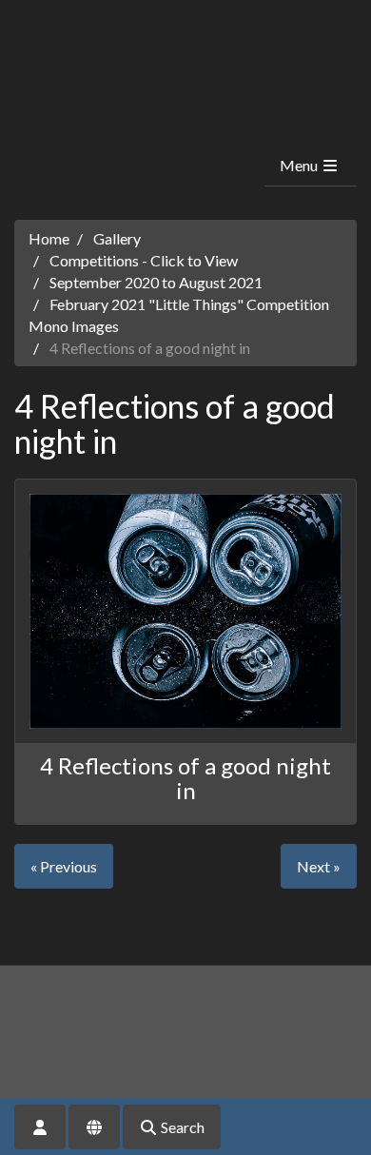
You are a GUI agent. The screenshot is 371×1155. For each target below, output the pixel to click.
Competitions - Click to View (143, 260)
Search (181, 1127)
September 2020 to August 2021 (156, 282)
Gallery (117, 238)
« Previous (63, 866)
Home (49, 238)
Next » (319, 866)
